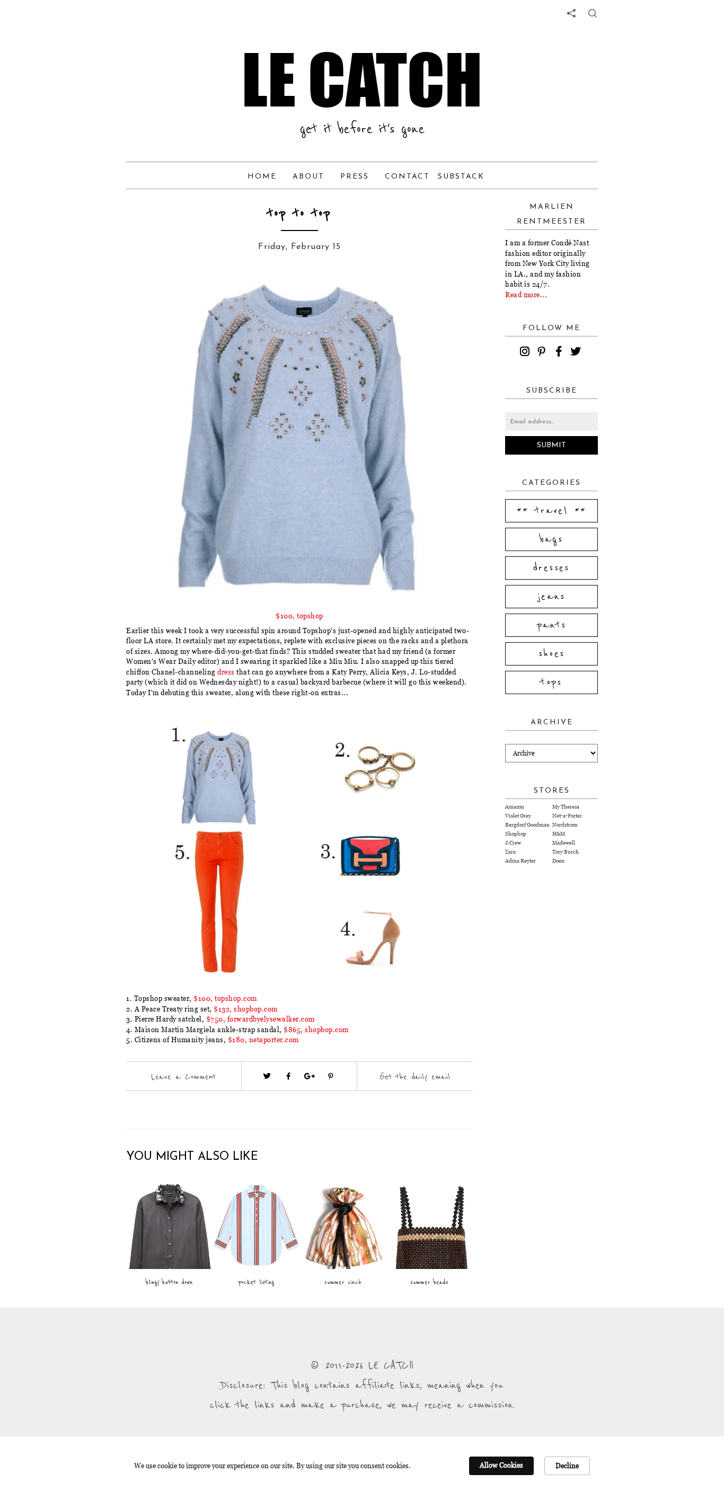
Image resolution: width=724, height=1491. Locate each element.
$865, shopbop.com (316, 1029)
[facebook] (560, 353)
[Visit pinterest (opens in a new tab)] (330, 1076)
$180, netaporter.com (263, 1039)
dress (226, 672)
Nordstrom (565, 824)
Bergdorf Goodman (527, 824)
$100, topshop (299, 615)
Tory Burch (565, 851)
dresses (551, 568)
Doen (558, 860)
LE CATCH (362, 79)
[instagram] (526, 353)
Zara (510, 851)
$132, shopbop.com (246, 1009)
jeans (551, 596)
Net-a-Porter (567, 815)
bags (551, 539)
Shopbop (515, 833)
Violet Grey (518, 815)
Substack (461, 177)
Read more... (526, 294)
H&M (558, 833)
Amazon (514, 806)
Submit (551, 445)
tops (551, 682)
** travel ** (552, 510)
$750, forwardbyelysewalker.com (260, 1019)
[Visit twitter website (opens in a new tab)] (267, 1076)
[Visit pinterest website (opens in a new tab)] (150, 298)
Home (262, 177)
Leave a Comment (183, 1076)
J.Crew (513, 842)
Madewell (563, 842)
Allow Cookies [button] (501, 1465)
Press (354, 177)
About (308, 177)
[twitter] (577, 353)
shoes (551, 653)
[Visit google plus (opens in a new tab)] (309, 1076)
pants (552, 625)
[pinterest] (543, 353)
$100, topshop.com (225, 998)
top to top (299, 213)
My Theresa (565, 806)
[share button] (592, 13)
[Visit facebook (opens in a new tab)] (288, 1076)
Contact (407, 177)
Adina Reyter (520, 860)
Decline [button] (567, 1465)
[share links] (571, 13)
